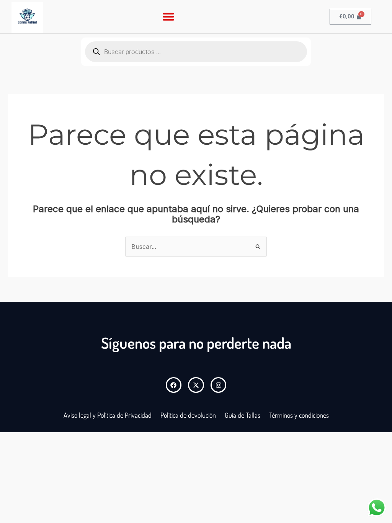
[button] (168, 16)
